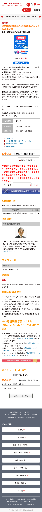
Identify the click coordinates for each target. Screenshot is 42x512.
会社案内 (21, 417)
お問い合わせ (11, 417)
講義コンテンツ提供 (25, 338)
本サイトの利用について (16, 504)
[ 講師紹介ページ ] (9, 251)
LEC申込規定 (30, 504)
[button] (40, 17)
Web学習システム (15, 412)
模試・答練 (30, 16)
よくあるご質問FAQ (11, 415)
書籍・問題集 (21, 16)
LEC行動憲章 (10, 499)
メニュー (38, 4)
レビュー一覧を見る (21, 396)
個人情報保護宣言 (12, 502)
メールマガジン (24, 415)
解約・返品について (12, 146)
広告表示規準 (31, 499)
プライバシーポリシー (28, 502)
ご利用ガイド (10, 138)
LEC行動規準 (21, 499)
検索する (28, 5)
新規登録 (37, 10)
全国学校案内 (30, 417)
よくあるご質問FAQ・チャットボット (19, 141)
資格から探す (10, 16)
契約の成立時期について (14, 143)
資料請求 (34, 415)
